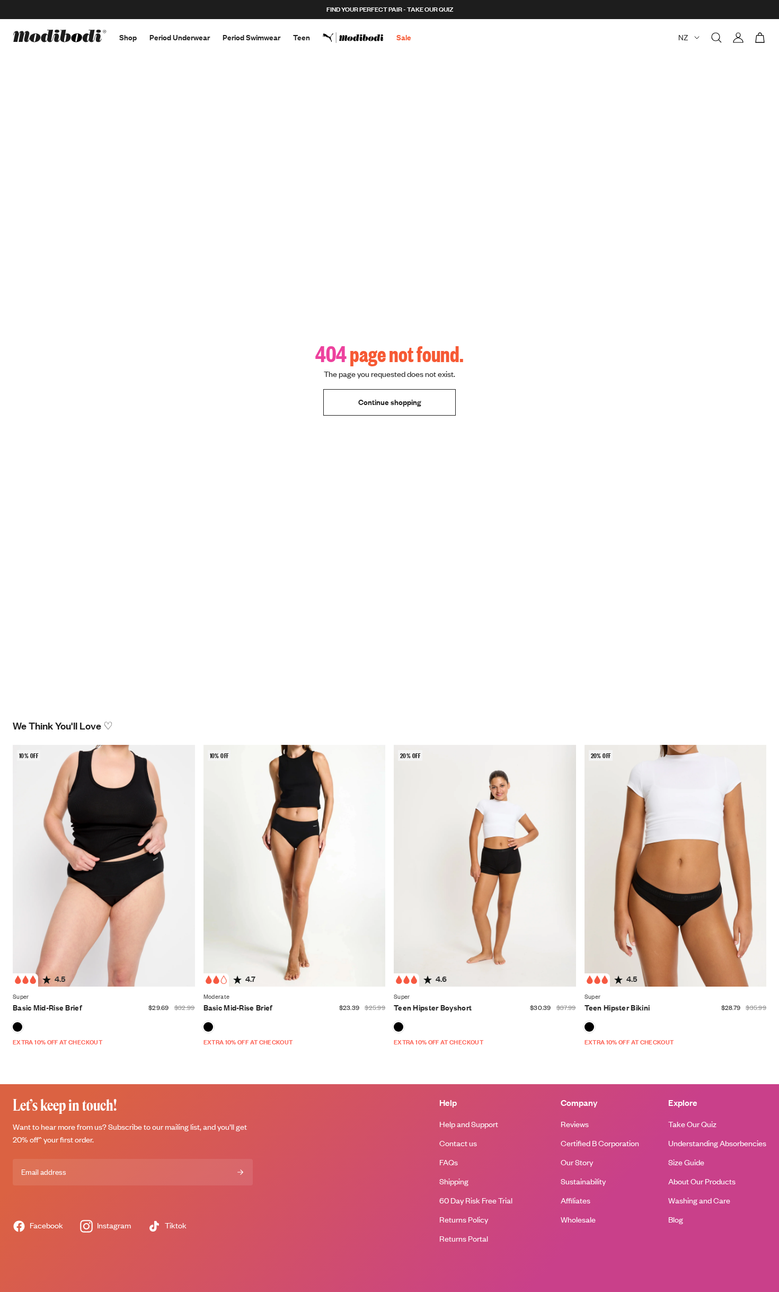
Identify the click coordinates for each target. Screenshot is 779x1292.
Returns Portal (463, 1239)
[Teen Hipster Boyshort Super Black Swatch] (398, 1027)
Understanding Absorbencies (717, 1143)
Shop (128, 37)
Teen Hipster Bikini (617, 1007)
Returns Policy (463, 1220)
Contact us (458, 1143)
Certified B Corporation (600, 1143)
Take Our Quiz (692, 1124)
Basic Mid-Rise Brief (47, 1007)
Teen (301, 37)
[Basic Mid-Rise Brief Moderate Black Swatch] (208, 1027)
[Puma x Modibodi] (359, 38)
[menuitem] (359, 38)
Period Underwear (179, 37)
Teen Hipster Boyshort (433, 1007)
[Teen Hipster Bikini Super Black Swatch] (589, 1027)
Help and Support (468, 1124)
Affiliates (575, 1201)
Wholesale (578, 1220)
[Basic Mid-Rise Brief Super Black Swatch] (17, 1027)
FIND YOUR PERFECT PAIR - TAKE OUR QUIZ (389, 9)
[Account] (738, 37)
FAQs (448, 1162)
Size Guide (686, 1162)
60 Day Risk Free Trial (475, 1201)
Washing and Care (699, 1201)
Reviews (575, 1124)
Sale (403, 37)
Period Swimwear (251, 37)
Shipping (453, 1181)
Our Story (577, 1162)
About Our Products (702, 1181)
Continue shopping (389, 402)
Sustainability (583, 1181)
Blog (675, 1220)
